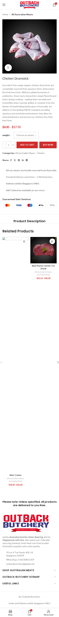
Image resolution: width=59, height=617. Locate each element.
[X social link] (15, 160)
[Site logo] (29, 4)
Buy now (48, 145)
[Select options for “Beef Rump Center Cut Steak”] (52, 241)
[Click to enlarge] (8, 67)
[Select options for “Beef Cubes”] (24, 241)
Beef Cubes (15, 475)
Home (5, 14)
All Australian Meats (22, 14)
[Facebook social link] (11, 160)
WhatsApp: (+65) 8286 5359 (20, 559)
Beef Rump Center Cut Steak (43, 267)
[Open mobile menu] (4, 5)
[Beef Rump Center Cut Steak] (43, 250)
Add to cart (27, 145)
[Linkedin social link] (23, 160)
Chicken (41, 153)
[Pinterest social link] (19, 160)
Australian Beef (15, 481)
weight (6, 135)
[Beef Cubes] (15, 355)
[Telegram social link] (27, 160)
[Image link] (26, 522)
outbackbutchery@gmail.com (20, 564)
